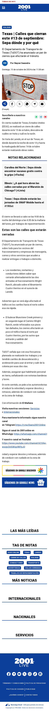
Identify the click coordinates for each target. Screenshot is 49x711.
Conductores (16, 563)
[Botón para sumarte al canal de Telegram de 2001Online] (40, 116)
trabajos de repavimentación (24, 573)
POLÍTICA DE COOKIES (15, 689)
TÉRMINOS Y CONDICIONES (13, 683)
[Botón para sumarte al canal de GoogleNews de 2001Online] (24, 482)
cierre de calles (18, 558)
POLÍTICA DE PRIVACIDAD (36, 683)
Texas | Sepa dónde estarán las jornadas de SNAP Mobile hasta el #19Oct (24, 202)
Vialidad (7, 27)
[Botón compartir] (4, 104)
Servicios (35, 408)
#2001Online (13, 552)
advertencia (14, 568)
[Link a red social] (9, 674)
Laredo (38, 552)
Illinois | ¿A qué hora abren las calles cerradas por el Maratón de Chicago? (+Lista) (24, 187)
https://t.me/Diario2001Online (30, 425)
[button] (12, 104)
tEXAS (27, 552)
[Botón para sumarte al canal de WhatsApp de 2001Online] (36, 116)
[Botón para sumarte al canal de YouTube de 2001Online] (45, 116)
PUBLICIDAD (30, 689)
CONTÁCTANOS (32, 695)
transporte (33, 563)
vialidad (35, 558)
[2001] (24, 8)
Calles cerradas (33, 568)
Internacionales (12, 412)
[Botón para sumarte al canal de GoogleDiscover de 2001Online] (24, 470)
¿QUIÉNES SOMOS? (16, 695)
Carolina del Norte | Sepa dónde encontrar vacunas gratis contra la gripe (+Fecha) (23, 171)
